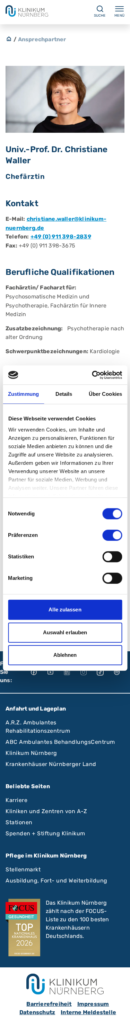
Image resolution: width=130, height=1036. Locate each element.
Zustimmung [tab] (23, 394)
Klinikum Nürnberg (31, 753)
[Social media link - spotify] (121, 672)
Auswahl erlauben (65, 632)
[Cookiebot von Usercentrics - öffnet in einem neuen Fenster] (92, 375)
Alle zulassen (65, 609)
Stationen (19, 822)
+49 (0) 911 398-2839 (61, 236)
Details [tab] (63, 394)
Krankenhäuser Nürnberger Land (51, 764)
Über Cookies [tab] (105, 394)
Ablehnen (65, 655)
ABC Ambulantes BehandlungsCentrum (60, 742)
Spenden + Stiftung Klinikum (45, 833)
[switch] (112, 535)
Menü (119, 16)
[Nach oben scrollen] (118, 1024)
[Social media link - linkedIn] (71, 672)
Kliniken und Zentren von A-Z (46, 811)
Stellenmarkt (23, 869)
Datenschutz (37, 1012)
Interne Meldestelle (88, 1012)
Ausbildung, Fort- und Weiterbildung (56, 880)
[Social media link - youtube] (55, 672)
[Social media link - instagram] (88, 672)
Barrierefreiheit (48, 1004)
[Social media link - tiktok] (105, 672)
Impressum (93, 1004)
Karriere (16, 800)
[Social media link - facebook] (38, 672)
